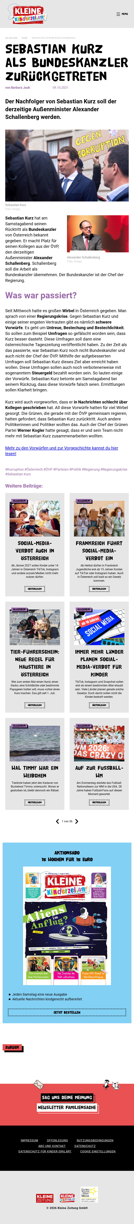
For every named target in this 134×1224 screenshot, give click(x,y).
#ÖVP (48, 469)
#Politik (75, 469)
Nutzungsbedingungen (95, 1140)
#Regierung (91, 469)
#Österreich (33, 469)
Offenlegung (57, 1140)
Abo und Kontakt (52, 1146)
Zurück (12, 1047)
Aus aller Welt (11, 38)
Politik (24, 38)
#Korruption (14, 469)
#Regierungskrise (113, 469)
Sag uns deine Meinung (67, 1097)
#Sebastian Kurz (18, 474)
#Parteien (61, 469)
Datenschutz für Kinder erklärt (45, 1151)
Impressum (29, 1140)
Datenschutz (85, 1146)
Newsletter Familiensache (67, 1107)
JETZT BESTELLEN (67, 1012)
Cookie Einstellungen (98, 1151)
